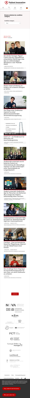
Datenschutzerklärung (9, 378)
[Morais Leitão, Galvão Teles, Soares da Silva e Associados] (15, 361)
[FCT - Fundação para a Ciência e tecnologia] (15, 333)
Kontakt (17, 378)
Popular (10, 37)
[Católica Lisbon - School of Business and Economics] (15, 366)
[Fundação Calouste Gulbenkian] (15, 339)
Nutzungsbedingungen (20, 375)
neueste (5, 37)
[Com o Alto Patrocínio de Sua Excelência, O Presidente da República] (15, 321)
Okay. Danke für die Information (11, 388)
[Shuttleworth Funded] (15, 350)
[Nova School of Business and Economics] (15, 316)
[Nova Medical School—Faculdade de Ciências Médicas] (15, 305)
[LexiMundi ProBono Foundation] (15, 355)
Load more (15, 294)
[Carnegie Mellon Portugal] (15, 344)
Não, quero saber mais (9, 394)
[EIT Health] (15, 327)
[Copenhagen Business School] (15, 310)
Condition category (9, 20)
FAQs (12, 375)
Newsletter (7, 375)
